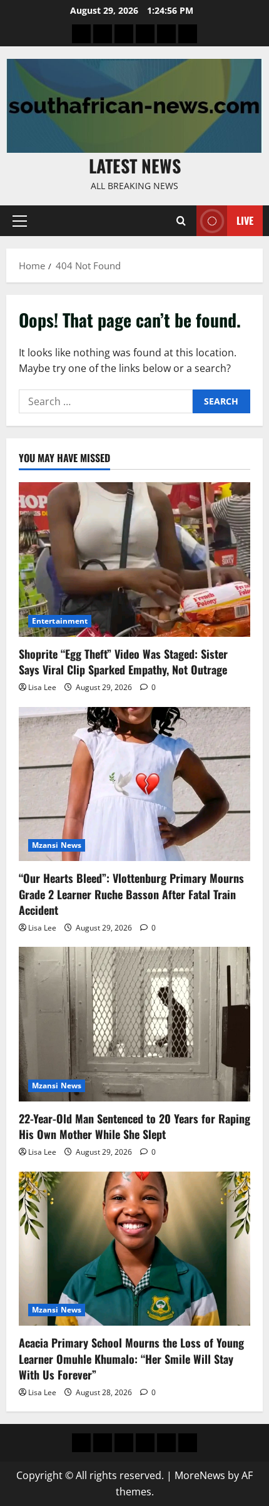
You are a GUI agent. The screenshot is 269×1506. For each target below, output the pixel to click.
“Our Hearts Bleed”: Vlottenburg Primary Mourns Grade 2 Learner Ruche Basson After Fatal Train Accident (131, 893)
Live (244, 220)
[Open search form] (181, 221)
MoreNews (200, 1475)
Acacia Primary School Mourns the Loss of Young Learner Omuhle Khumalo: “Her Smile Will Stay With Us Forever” (131, 1358)
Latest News (135, 165)
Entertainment (60, 621)
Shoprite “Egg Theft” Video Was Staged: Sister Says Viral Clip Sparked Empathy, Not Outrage (123, 662)
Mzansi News (56, 845)
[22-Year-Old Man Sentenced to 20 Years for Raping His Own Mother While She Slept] (134, 1024)
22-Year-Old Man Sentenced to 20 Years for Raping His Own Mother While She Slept (134, 1126)
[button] (19, 221)
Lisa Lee (42, 687)
